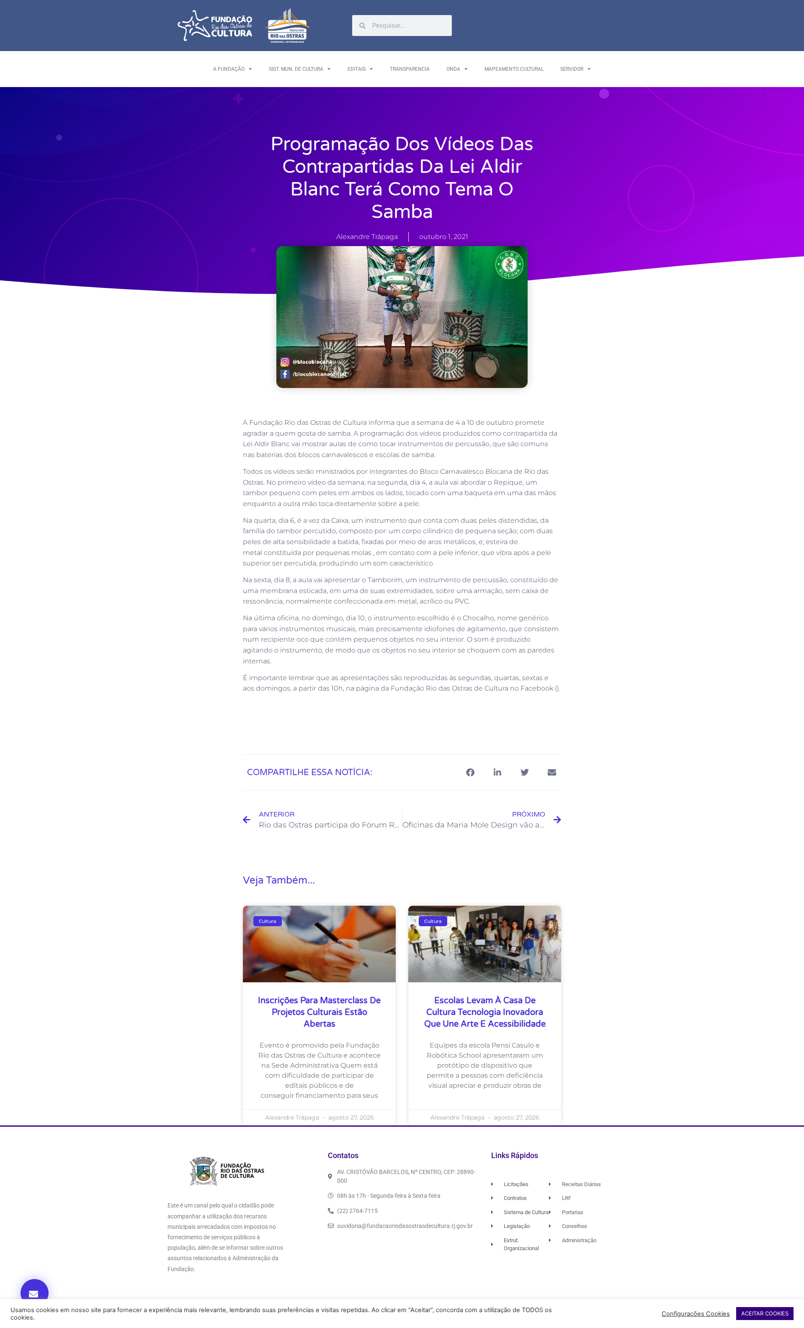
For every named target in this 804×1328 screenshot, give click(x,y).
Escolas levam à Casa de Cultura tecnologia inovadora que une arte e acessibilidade (485, 1012)
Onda (453, 69)
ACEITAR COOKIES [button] (765, 1313)
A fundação (229, 69)
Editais (357, 69)
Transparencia (410, 69)
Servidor (571, 69)
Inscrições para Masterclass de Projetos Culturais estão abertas (319, 1012)
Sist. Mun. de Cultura (296, 69)
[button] (35, 1293)
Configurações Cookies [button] (696, 1314)
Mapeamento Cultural (514, 69)
